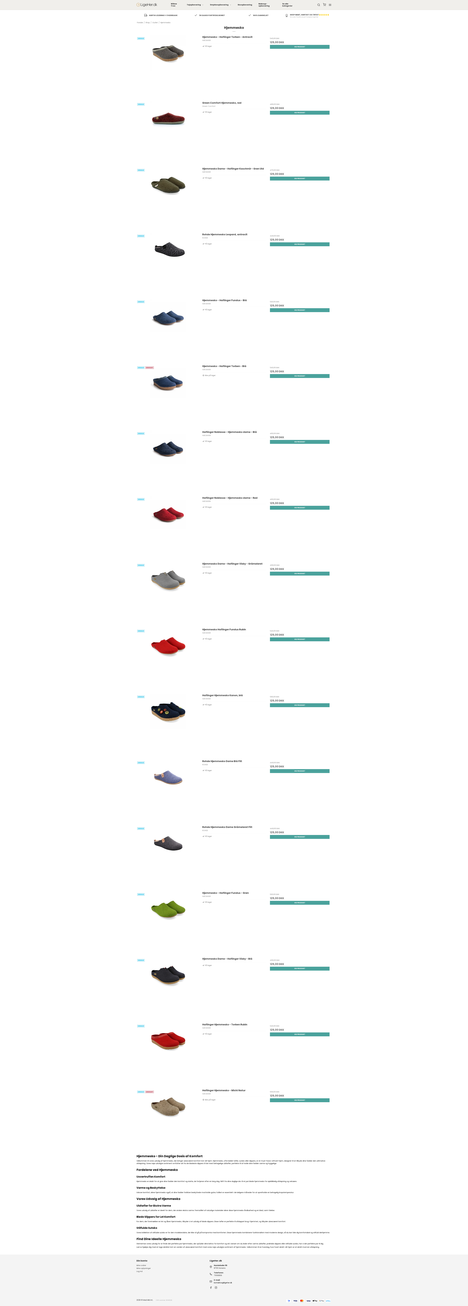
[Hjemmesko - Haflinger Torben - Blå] (168, 396)
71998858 (218, 1275)
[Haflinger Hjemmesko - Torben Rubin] (168, 1054)
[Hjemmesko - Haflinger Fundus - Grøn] (168, 923)
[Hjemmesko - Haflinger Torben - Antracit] (168, 67)
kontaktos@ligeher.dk (223, 1282)
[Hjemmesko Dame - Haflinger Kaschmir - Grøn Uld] (168, 198)
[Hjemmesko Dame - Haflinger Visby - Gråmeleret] (168, 593)
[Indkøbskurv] (324, 5)
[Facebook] (211, 1288)
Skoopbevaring (245, 5)
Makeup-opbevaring (263, 5)
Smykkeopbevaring (219, 5)
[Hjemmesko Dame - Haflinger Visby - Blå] (168, 988)
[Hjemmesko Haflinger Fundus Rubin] (168, 659)
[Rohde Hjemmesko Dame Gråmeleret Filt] (168, 857)
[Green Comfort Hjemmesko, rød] (168, 133)
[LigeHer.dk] (146, 5)
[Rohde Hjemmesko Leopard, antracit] (168, 264)
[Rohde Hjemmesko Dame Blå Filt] (168, 791)
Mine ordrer (141, 1265)
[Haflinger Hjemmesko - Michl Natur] (168, 1120)
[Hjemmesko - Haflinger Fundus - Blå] (168, 330)
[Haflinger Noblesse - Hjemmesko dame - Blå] (168, 462)
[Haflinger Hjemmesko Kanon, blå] (168, 725)
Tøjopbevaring (194, 5)
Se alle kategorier (287, 5)
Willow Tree (174, 5)
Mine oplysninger (143, 1268)
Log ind (139, 1271)
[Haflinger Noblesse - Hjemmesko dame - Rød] (168, 528)
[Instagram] (216, 1288)
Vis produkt (299, 47)
